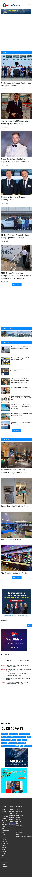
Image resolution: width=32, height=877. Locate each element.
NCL (3, 737)
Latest (9, 660)
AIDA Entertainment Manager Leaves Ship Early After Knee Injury (18, 670)
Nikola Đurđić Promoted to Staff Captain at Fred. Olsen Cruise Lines (18, 674)
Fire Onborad (11, 743)
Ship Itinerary (27, 746)
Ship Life (13, 740)
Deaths (24, 740)
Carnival (27, 734)
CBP (17, 746)
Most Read (24, 660)
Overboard (4, 734)
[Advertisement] (16, 31)
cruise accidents (13, 734)
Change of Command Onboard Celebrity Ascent (18, 678)
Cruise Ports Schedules (8, 746)
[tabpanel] (16, 674)
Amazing (4, 743)
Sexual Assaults (21, 743)
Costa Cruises (5, 740)
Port (21, 746)
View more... (16, 284)
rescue (21, 734)
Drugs (19, 740)
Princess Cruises (21, 737)
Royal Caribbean (10, 737)
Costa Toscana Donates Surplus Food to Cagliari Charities (18, 666)
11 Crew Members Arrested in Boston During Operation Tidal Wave (17, 683)
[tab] (9, 660)
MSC (29, 737)
